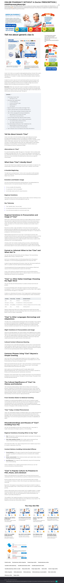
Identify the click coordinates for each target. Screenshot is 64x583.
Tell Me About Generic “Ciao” (13, 97)
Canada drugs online (31, 562)
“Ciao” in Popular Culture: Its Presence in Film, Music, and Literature (20, 128)
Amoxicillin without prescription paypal (51, 535)
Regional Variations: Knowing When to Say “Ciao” (19, 125)
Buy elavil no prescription (25, 534)
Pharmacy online (8, 575)
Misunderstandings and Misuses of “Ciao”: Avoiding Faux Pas (19, 123)
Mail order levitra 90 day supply (50, 37)
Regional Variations (13, 104)
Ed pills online (8, 562)
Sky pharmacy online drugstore (19, 562)
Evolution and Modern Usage (15, 103)
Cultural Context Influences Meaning (16, 115)
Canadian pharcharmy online (24, 565)
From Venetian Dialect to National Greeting (18, 120)
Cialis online (44, 568)
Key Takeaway (12, 106)
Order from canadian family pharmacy (9, 535)
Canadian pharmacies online (38, 565)
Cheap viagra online (36, 568)
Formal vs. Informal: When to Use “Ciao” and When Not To (18, 109)
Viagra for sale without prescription (9, 518)
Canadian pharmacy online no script (12, 568)
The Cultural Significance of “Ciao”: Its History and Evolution (19, 119)
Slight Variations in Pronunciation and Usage (18, 114)
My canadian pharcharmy (53, 517)
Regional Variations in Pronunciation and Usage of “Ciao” (18, 107)
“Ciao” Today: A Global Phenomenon (16, 122)
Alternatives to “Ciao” (13, 98)
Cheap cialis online (26, 568)
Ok (56, 581)
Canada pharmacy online (43, 562)
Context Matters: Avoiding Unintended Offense (18, 126)
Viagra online (16, 575)
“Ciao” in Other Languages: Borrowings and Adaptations (18, 112)
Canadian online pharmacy (10, 565)
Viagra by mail (47, 39)
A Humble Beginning (14, 101)
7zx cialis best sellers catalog (50, 35)
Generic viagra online (53, 568)
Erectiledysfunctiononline (25, 517)
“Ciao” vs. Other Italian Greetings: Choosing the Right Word (19, 111)
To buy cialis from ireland (49, 36)
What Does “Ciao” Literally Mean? (14, 100)
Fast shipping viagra (37, 534)
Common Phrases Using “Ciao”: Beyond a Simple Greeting (18, 117)
